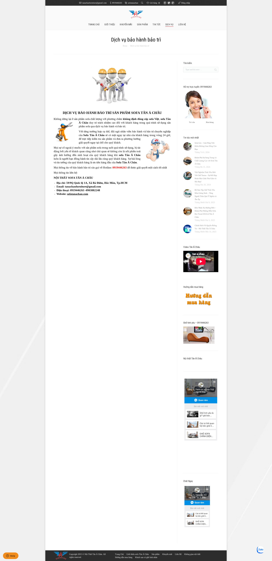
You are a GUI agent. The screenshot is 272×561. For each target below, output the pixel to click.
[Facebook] (165, 3)
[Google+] (173, 3)
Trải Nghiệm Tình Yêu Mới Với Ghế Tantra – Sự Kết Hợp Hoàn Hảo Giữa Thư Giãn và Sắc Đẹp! (206, 177)
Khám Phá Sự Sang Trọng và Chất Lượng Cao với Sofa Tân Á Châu (206, 161)
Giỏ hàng (154, 3)
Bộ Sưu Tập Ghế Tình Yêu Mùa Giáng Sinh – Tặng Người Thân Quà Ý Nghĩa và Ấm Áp (205, 194)
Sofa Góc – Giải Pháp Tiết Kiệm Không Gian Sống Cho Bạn (206, 146)
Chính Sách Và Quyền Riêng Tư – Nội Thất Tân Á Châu (206, 227)
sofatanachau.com (77, 193)
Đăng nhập (185, 3)
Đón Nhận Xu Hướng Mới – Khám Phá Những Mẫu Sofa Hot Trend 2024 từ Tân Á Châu (205, 212)
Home (125, 46)
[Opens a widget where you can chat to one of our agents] (10, 556)
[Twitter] (169, 3)
